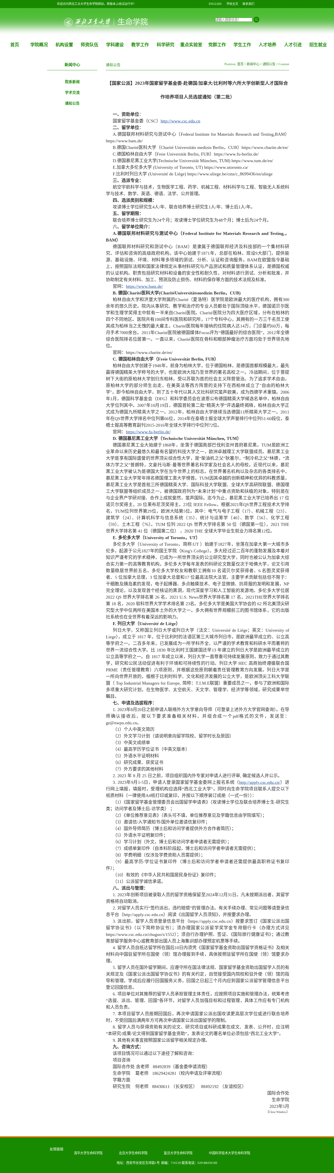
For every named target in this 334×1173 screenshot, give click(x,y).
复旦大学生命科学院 (178, 1153)
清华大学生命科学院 (88, 1153)
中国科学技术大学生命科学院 (229, 1153)
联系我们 (248, 4)
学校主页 (232, 4)
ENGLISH (215, 4)
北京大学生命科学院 (133, 1153)
